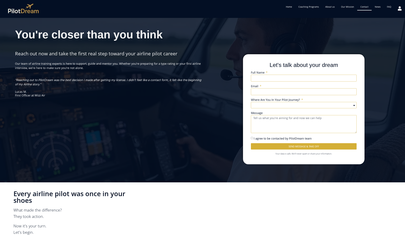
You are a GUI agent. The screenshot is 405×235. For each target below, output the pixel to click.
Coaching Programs (308, 6)
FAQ (389, 6)
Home (289, 6)
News (378, 6)
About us (330, 6)
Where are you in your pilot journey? (276, 100)
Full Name (258, 72)
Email (255, 86)
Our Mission (347, 6)
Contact (364, 6)
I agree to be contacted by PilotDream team (283, 138)
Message (257, 113)
